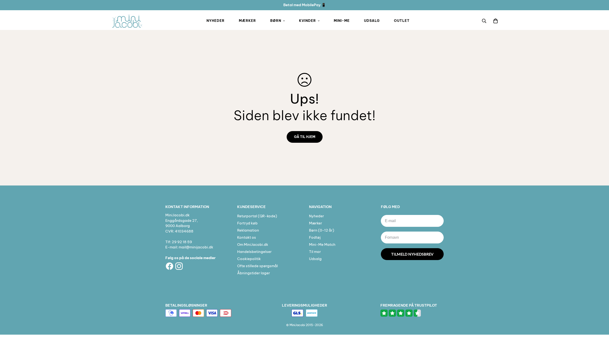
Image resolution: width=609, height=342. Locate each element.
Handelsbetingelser (254, 251)
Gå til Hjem (304, 137)
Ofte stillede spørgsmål (257, 266)
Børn (275, 21)
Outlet (402, 21)
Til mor (315, 251)
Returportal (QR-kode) (257, 216)
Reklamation (248, 230)
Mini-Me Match (322, 244)
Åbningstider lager (253, 273)
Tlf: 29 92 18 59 (178, 242)
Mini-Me (342, 21)
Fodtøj (315, 237)
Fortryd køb (247, 223)
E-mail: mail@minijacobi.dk (189, 247)
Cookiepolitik (249, 258)
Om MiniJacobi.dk (252, 244)
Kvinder (307, 21)
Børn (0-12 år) (321, 230)
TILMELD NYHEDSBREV (412, 254)
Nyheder (215, 21)
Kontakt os (246, 237)
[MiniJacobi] (127, 21)
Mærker (247, 21)
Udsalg (372, 21)
